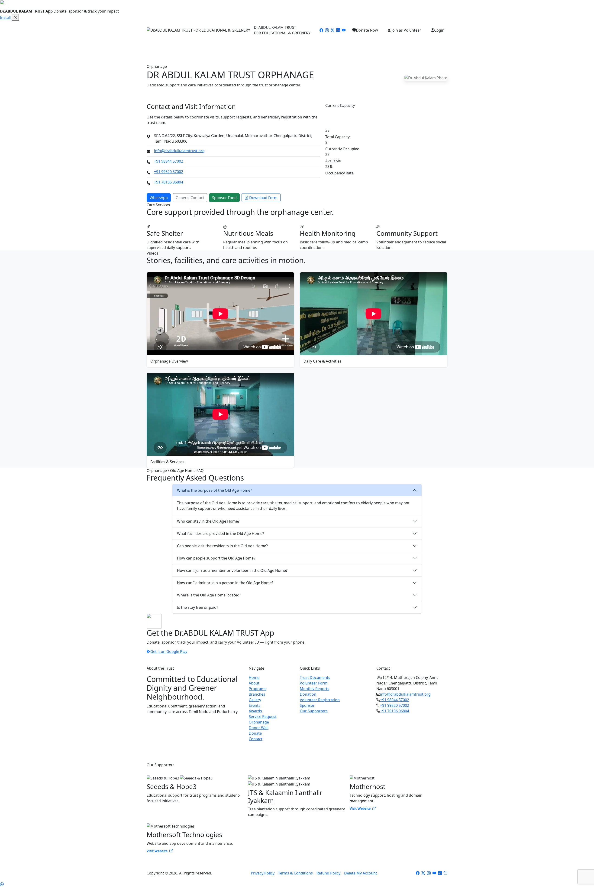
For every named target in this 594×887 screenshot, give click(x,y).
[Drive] (445, 873)
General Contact (190, 197)
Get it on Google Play (168, 651)
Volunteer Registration (320, 699)
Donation (308, 694)
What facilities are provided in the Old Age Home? (220, 533)
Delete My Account (360, 873)
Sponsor (307, 705)
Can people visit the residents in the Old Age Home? (222, 545)
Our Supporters (314, 711)
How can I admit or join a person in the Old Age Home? (225, 582)
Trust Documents (315, 677)
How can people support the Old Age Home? (216, 558)
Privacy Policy (262, 873)
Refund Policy (328, 873)
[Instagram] (327, 30)
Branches (237, 46)
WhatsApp (159, 197)
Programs (214, 46)
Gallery (257, 46)
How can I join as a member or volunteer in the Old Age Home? (232, 570)
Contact (414, 46)
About (194, 46)
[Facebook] (321, 30)
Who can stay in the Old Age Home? (208, 521)
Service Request (318, 46)
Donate (395, 46)
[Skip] (15, 17)
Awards (292, 46)
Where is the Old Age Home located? (209, 595)
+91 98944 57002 (168, 161)
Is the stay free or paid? (197, 607)
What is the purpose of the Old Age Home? (214, 490)
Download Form (263, 197)
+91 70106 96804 (168, 182)
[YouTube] (343, 30)
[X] (423, 873)
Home (178, 46)
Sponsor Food (224, 197)
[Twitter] (332, 30)
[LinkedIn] (338, 30)
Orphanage (348, 46)
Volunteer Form (313, 683)
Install (6, 17)
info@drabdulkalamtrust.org (179, 150)
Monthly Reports (314, 688)
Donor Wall (373, 46)
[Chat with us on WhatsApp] (2, 884)
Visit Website (360, 808)
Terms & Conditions (295, 873)
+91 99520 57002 (168, 171)
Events (274, 46)
